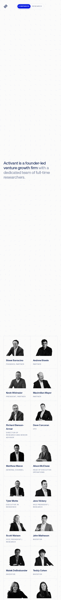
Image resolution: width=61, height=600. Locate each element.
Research (37, 6)
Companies (24, 6)
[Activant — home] (6, 6)
